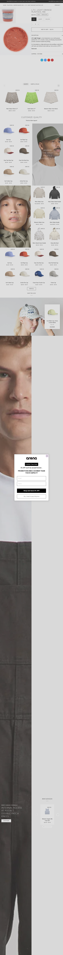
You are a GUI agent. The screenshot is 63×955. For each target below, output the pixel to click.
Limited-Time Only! (31, 464)
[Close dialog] (47, 456)
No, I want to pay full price (31, 496)
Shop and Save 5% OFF (32, 491)
